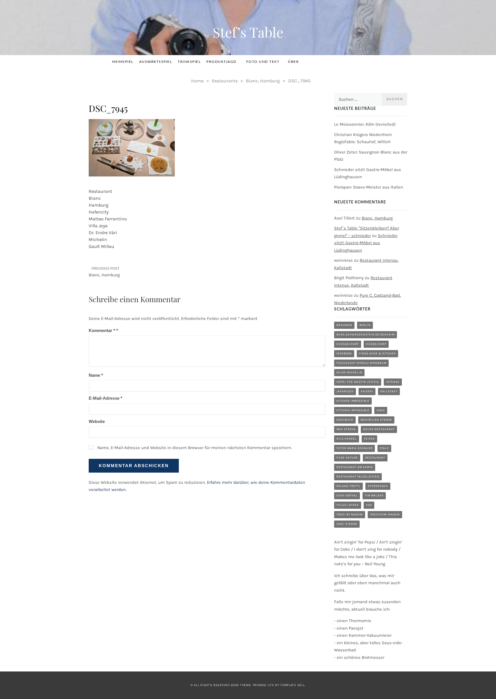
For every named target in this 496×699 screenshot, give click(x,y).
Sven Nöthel (347, 495)
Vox (369, 505)
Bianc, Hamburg (104, 274)
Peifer (369, 438)
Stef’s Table (248, 32)
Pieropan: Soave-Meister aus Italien (368, 187)
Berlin (365, 325)
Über (293, 61)
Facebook (344, 353)
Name (96, 375)
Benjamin (344, 325)
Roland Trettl (348, 486)
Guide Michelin (349, 372)
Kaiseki (367, 391)
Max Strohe (346, 429)
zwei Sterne (346, 524)
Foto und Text (263, 61)
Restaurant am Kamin (354, 467)
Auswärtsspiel (155, 61)
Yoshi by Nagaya (349, 514)
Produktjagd (221, 61)
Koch (381, 410)
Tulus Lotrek (347, 505)
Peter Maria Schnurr (354, 448)
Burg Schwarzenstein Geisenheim (365, 334)
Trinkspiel (189, 61)
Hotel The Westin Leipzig (357, 382)
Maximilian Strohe (376, 420)
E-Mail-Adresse (105, 398)
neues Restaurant (379, 429)
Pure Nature (347, 457)
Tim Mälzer (374, 495)
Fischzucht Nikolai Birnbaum (361, 363)
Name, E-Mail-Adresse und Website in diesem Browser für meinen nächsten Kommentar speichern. (194, 447)
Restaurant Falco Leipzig (357, 476)
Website (97, 421)
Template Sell (292, 685)
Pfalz (384, 448)
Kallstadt (389, 391)
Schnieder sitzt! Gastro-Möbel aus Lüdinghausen (366, 243)
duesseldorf (347, 344)
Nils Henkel (346, 438)
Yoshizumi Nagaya (385, 514)
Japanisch (345, 391)
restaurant (375, 457)
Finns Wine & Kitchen (377, 353)
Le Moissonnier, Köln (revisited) (365, 124)
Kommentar (102, 330)
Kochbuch (344, 420)
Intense (393, 382)
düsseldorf (376, 344)
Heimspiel (122, 61)
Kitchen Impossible (352, 410)
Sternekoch (378, 486)
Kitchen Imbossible (352, 401)
